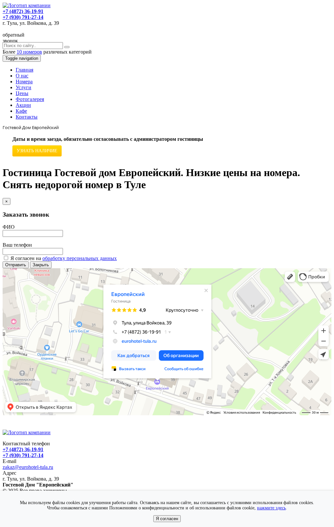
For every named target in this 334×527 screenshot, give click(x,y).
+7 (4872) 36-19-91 (23, 11)
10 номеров (29, 52)
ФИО (9, 227)
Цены (22, 93)
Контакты (27, 117)
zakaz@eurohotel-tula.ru (28, 467)
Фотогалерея (30, 99)
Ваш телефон (17, 245)
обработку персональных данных (79, 258)
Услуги (23, 87)
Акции (23, 105)
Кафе (21, 111)
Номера (24, 81)
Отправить (15, 264)
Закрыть (41, 264)
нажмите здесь (271, 507)
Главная (24, 70)
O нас (22, 75)
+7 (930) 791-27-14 (23, 17)
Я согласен (167, 518)
